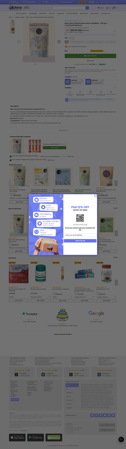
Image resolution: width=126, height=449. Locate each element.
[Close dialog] (95, 195)
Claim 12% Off (80, 241)
